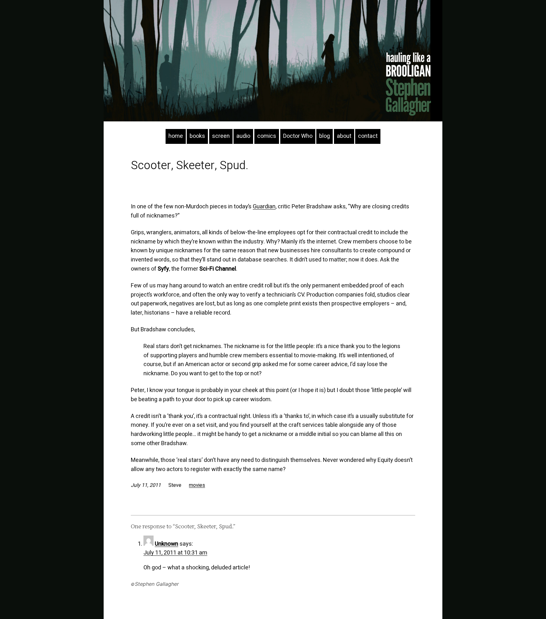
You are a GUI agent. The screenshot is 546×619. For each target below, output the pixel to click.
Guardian (264, 206)
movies (197, 485)
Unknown (166, 544)
